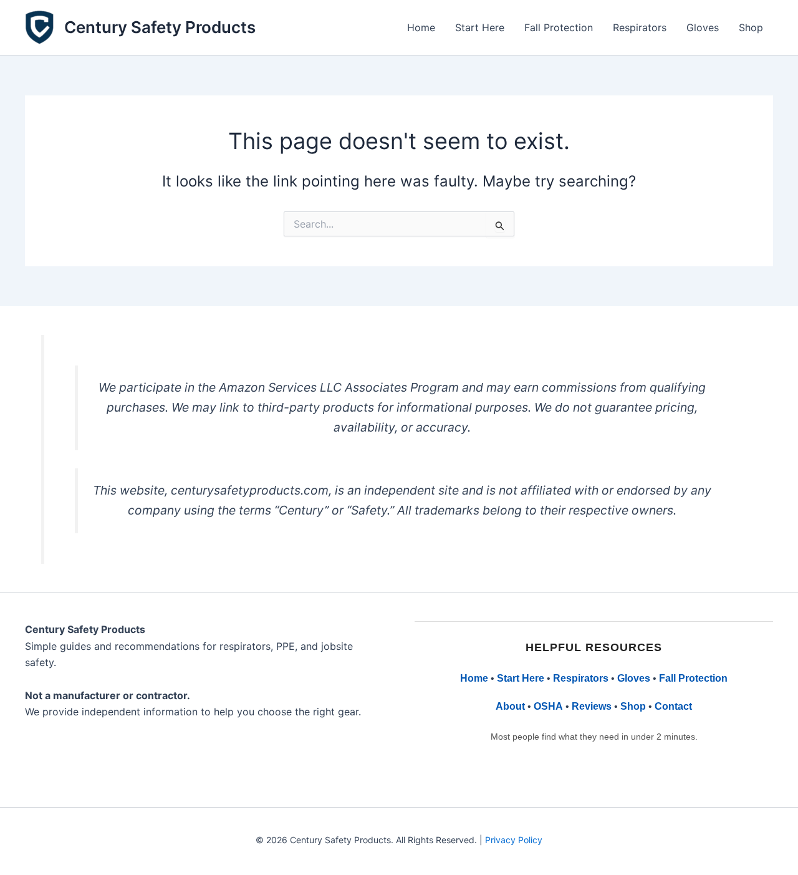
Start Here (479, 27)
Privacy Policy (513, 839)
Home (421, 27)
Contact (673, 706)
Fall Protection (558, 27)
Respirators (639, 27)
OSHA (548, 706)
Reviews (592, 706)
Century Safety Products (160, 27)
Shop (751, 27)
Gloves (702, 27)
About (510, 706)
